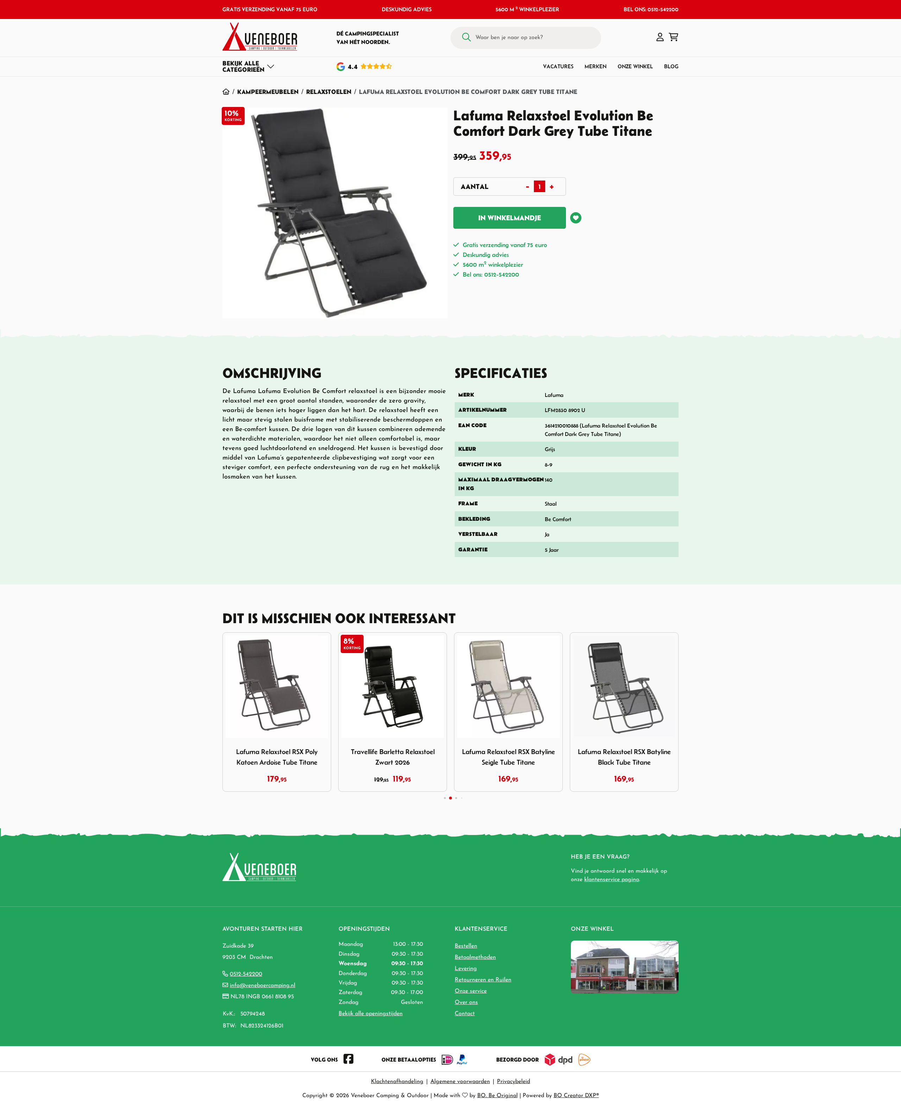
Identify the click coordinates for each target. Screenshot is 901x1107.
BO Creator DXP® (576, 1096)
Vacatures (558, 66)
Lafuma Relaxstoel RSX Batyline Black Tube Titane (624, 757)
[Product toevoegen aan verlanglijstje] (576, 217)
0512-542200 (246, 974)
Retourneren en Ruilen (483, 980)
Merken (595, 66)
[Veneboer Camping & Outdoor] (259, 37)
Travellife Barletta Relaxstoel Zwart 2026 (393, 757)
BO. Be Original (497, 1096)
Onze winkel (635, 66)
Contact (465, 1014)
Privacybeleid (513, 1081)
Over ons (466, 1002)
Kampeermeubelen (267, 91)
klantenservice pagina (611, 880)
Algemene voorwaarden (460, 1081)
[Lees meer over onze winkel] (625, 967)
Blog (671, 66)
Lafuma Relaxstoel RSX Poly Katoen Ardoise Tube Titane (277, 757)
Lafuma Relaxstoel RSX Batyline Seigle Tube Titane (508, 757)
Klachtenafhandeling (397, 1081)
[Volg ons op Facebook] (348, 1059)
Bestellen (466, 946)
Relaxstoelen (328, 91)
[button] (660, 38)
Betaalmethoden (475, 957)
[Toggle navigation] (248, 66)
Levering (466, 969)
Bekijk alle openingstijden (371, 1014)
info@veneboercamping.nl (262, 985)
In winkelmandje (509, 218)
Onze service (471, 991)
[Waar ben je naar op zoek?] (466, 37)
